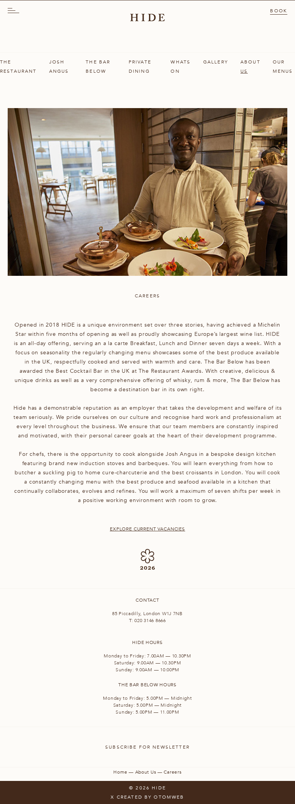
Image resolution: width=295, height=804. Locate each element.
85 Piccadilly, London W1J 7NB (147, 614)
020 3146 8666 (150, 620)
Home (120, 772)
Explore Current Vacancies (147, 529)
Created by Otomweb (150, 797)
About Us (145, 772)
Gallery (215, 62)
